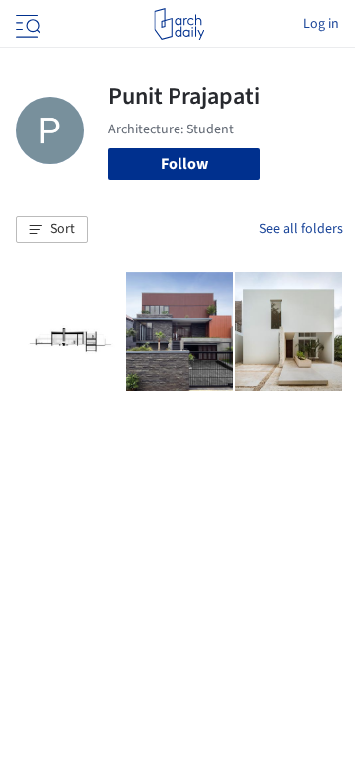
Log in (321, 24)
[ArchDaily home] (179, 24)
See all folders (301, 229)
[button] (52, 230)
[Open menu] (26, 24)
